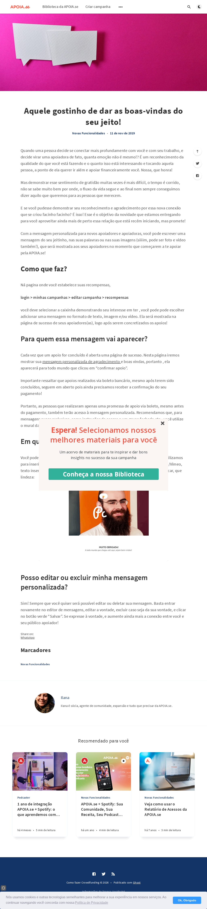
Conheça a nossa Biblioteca (104, 474)
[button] (104, 434)
